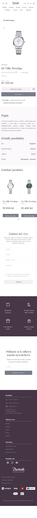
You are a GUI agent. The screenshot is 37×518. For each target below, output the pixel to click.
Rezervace (18, 94)
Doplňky (8, 436)
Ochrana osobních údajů (8, 477)
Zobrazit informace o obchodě (12, 102)
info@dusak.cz (13, 406)
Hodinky (8, 426)
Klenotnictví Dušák (11, 446)
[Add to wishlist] (34, 89)
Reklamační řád (6, 483)
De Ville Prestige (8, 20)
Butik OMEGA (9, 449)
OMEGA (8, 423)
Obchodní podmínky (7, 480)
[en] (25, 3)
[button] (6, 3)
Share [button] (23, 72)
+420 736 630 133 (14, 399)
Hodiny (8, 432)
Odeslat (18, 282)
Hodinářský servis (10, 452)
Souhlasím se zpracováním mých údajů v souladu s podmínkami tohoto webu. (18, 275)
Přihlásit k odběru (18, 373)
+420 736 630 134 (14, 403)
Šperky (7, 429)
